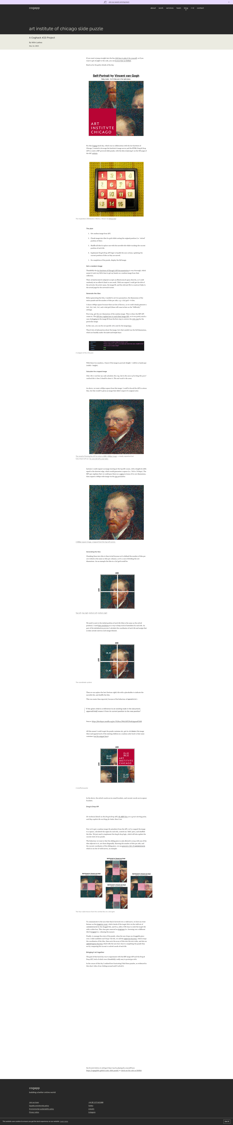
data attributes (103, 625)
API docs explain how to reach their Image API (112, 316)
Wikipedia (112, 219)
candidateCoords (139, 846)
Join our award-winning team (119, 2)
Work (161, 8)
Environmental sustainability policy (41, 1109)
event (105, 924)
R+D (192, 8)
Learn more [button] (64, 1121)
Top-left (78, 613)
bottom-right (102, 613)
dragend (93, 932)
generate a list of (128, 846)
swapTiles (127, 938)
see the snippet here (101, 736)
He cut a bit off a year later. (98, 459)
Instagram (91, 1112)
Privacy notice (34, 1112)
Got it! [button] (227, 1121)
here (129, 326)
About (153, 8)
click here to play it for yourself (126, 58)
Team (178, 8)
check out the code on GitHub (131, 1070)
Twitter (90, 1106)
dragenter (100, 924)
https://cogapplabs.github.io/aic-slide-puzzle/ (102, 1070)
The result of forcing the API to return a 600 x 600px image (96, 456)
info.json (135, 319)
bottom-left (93, 613)
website (94, 153)
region (122, 474)
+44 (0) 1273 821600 (95, 1102)
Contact (200, 8)
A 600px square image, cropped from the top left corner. (96, 542)
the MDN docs (123, 817)
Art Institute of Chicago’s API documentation (113, 270)
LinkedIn (91, 1109)
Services (169, 8)
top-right (85, 613)
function (133, 939)
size (116, 476)
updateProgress (91, 944)
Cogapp (34, 8)
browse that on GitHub (123, 61)
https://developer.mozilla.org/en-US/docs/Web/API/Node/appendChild (117, 721)
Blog (186, 8)
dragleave (121, 929)
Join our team (34, 1102)
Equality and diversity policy (39, 1106)
